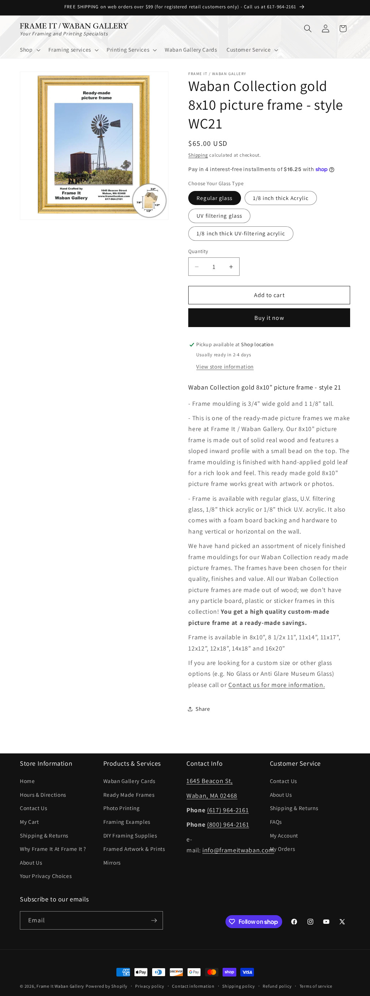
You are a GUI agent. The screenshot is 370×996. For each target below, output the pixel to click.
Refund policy (277, 986)
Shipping (198, 155)
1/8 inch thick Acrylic (281, 197)
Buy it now (269, 318)
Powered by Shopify (107, 986)
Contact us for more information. (276, 684)
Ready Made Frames (129, 794)
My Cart (29, 821)
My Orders (282, 848)
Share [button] (202, 708)
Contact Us (33, 808)
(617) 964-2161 (228, 810)
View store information (225, 366)
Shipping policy (238, 986)
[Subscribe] (154, 920)
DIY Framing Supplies (130, 835)
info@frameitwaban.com (238, 850)
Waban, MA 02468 (211, 795)
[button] (29, 50)
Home (27, 780)
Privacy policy (149, 986)
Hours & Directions (43, 794)
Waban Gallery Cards (129, 780)
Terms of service (316, 986)
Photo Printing (121, 808)
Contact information (193, 986)
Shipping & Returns (44, 835)
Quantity (198, 251)
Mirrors (112, 862)
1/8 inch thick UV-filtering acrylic (241, 233)
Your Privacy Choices (46, 875)
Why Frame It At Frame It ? (53, 848)
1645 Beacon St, (209, 781)
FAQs (276, 821)
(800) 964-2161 (228, 824)
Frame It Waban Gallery (60, 986)
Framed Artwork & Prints (134, 848)
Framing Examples (127, 821)
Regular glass (214, 197)
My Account (284, 835)
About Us (31, 862)
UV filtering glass (219, 215)
